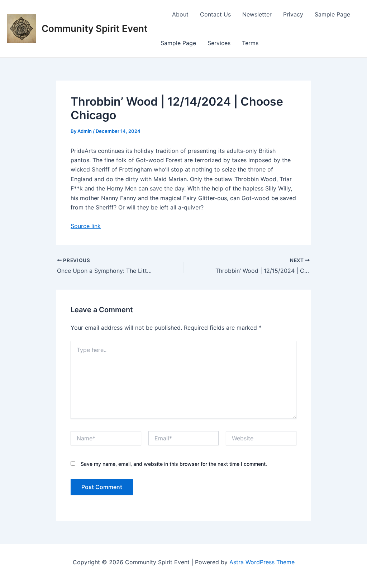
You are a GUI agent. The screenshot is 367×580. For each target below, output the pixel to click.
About (180, 14)
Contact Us (215, 14)
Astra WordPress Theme (262, 562)
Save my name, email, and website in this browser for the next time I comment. (174, 464)
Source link (86, 225)
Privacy (293, 14)
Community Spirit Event (95, 28)
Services (219, 43)
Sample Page (332, 14)
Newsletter (257, 14)
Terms (250, 43)
